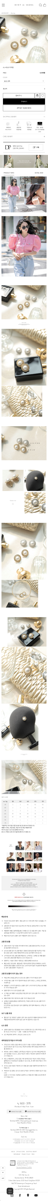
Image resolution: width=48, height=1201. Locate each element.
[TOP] (3, 1168)
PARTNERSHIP (17, 1154)
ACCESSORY (5, 13)
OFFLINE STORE (20, 1151)
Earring (13, 13)
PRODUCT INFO (9, 173)
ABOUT (13, 1151)
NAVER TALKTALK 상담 (33, 1111)
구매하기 (24, 101)
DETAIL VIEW (39, 173)
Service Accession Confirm (24, 1167)
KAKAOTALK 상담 (16, 1111)
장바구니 (19, 95)
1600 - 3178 (25, 1103)
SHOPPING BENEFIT (31, 1151)
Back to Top (24, 1095)
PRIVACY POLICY (26, 1154)
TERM (33, 1154)
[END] (3, 1173)
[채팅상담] (10, 1191)
